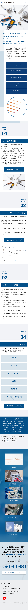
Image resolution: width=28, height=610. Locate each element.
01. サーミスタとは (16, 64)
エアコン (14, 365)
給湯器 (14, 381)
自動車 (14, 357)
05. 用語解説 (16, 90)
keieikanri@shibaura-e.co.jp (16, 554)
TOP (2, 9)
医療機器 (14, 389)
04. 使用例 (16, 84)
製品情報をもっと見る (13, 169)
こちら (7, 441)
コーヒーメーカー (14, 373)
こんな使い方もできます (14, 397)
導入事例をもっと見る (13, 405)
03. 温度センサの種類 (16, 77)
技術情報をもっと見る (13, 240)
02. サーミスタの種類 (16, 70)
